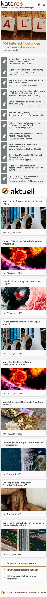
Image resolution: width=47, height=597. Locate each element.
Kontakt (42, 593)
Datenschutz (20, 593)
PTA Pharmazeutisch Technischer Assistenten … (22, 577)
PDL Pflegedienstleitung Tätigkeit (22, 569)
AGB (10, 593)
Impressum (32, 593)
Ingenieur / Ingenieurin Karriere (21, 563)
